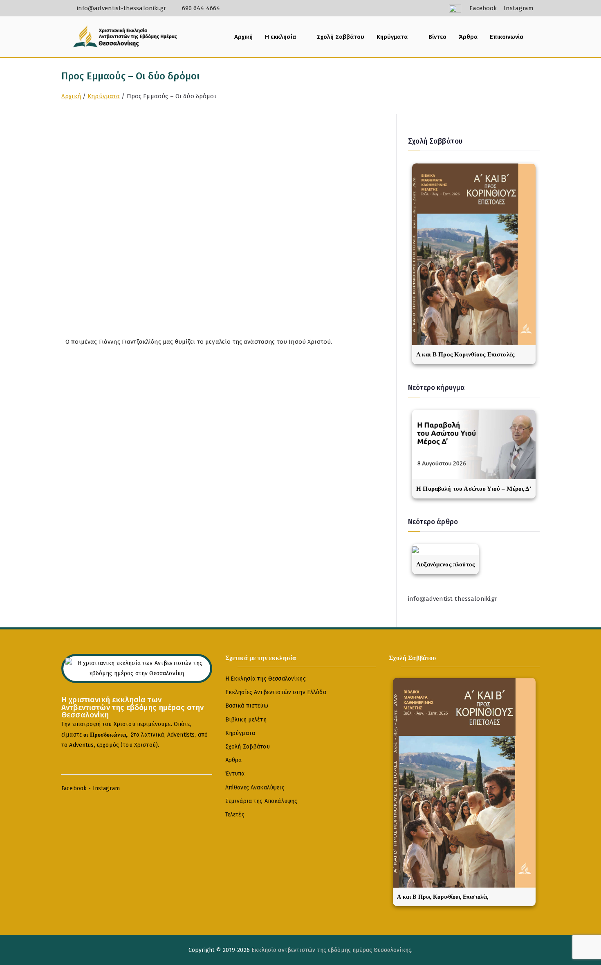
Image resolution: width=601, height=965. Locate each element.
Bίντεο (437, 37)
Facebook (74, 788)
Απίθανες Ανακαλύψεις (255, 787)
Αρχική (243, 37)
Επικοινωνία (506, 37)
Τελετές (234, 814)
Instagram (106, 788)
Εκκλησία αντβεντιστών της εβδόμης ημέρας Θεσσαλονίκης (331, 950)
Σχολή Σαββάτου (340, 37)
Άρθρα (468, 37)
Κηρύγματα (392, 37)
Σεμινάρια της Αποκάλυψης (261, 801)
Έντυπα (235, 773)
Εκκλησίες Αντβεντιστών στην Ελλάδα (275, 692)
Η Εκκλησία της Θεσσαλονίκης (265, 678)
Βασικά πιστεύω (246, 705)
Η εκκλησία (280, 37)
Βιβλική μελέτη (246, 719)
